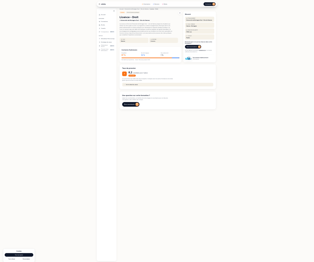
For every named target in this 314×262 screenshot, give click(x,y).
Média (165, 4)
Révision (156, 4)
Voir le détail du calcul (132, 84)
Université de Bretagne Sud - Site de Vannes (137, 9)
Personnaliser (26, 259)
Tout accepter (19, 255)
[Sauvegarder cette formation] (179, 12)
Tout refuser (11, 259)
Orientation (146, 4)
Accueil (121, 9)
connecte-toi (202, 50)
